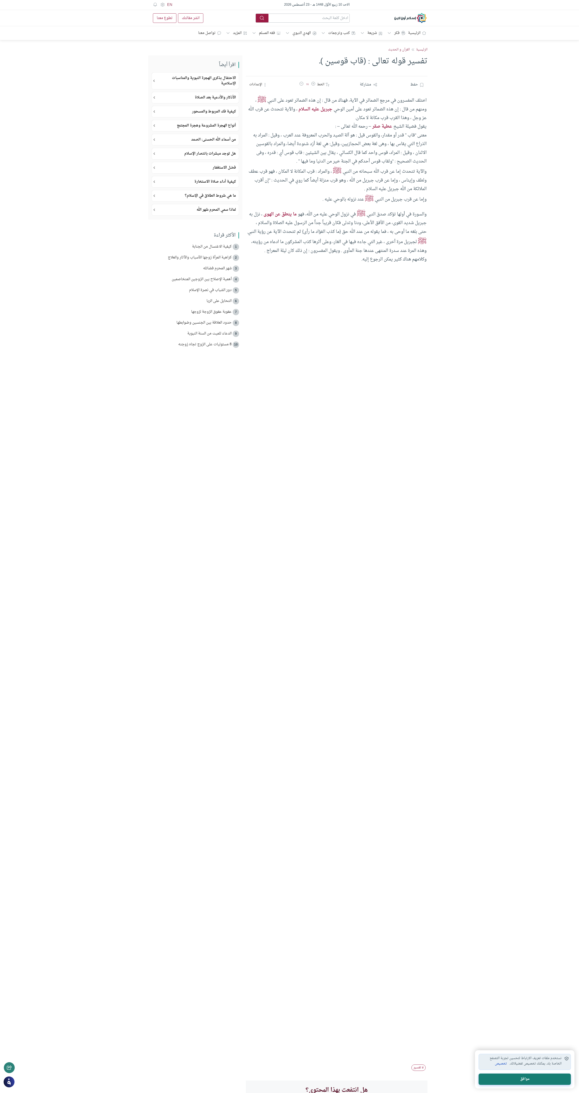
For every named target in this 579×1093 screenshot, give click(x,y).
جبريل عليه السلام (315, 109)
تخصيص (501, 1064)
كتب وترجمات (339, 33)
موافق (524, 1079)
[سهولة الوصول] (162, 5)
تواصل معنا (207, 33)
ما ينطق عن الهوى (280, 214)
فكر (397, 33)
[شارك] (9, 1068)
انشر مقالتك (190, 18)
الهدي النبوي (301, 33)
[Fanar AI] (9, 1082)
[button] (313, 84)
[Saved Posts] (155, 5)
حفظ (414, 84)
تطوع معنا (165, 18)
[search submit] (262, 18)
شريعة (372, 33)
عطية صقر (382, 126)
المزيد (237, 33)
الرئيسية (414, 33)
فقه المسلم (267, 33)
